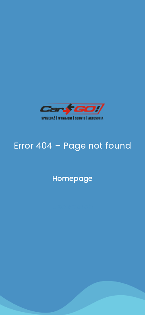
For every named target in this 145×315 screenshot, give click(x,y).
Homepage (72, 178)
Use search (72, 206)
